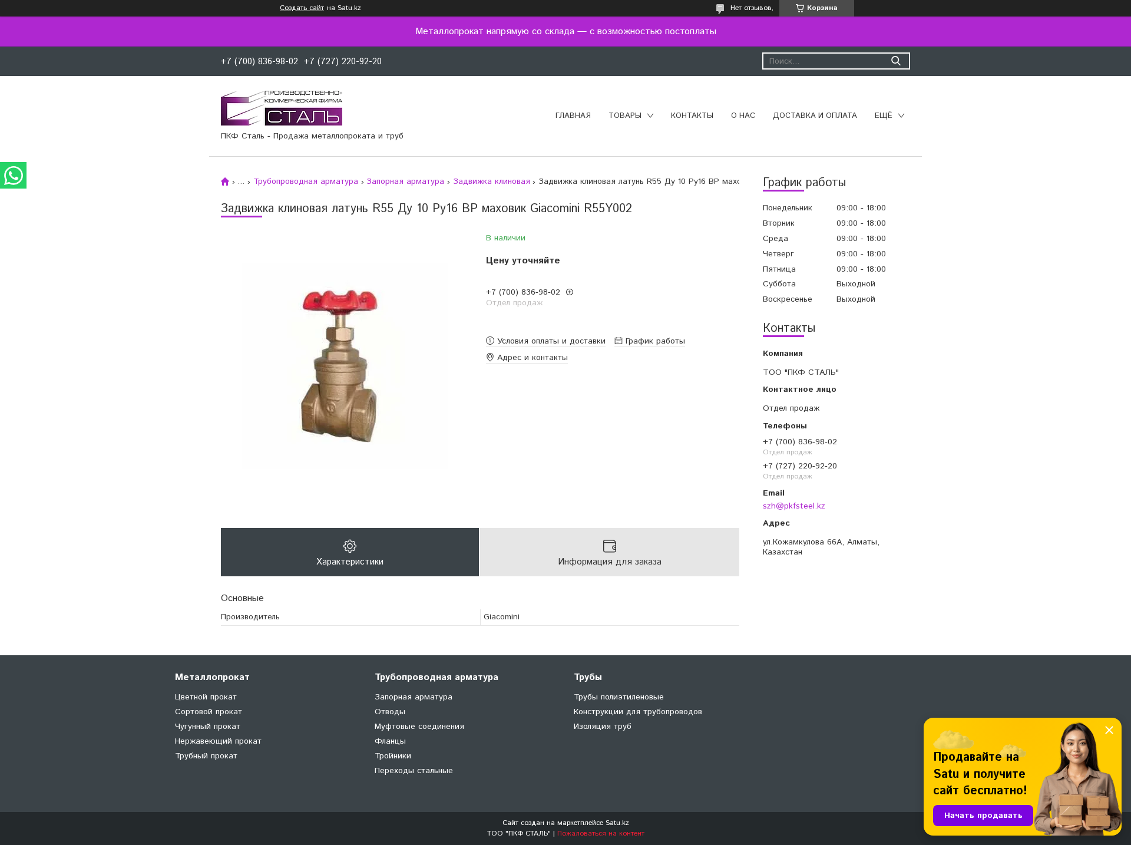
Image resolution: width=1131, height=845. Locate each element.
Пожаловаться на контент (600, 834)
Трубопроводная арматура (305, 181)
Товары (625, 115)
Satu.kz (617, 823)
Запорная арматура (405, 181)
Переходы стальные (414, 771)
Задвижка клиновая (491, 181)
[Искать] (895, 61)
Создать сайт (302, 8)
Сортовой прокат (208, 712)
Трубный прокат (206, 756)
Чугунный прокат (207, 726)
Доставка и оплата (815, 115)
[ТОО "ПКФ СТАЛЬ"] (281, 108)
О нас (743, 115)
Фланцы (390, 741)
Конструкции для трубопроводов (638, 712)
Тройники (393, 756)
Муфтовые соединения (419, 726)
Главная (573, 115)
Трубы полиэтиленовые (619, 697)
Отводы (390, 712)
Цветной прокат (206, 697)
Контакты (692, 115)
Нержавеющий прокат (218, 741)
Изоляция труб (602, 726)
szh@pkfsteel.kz (794, 505)
